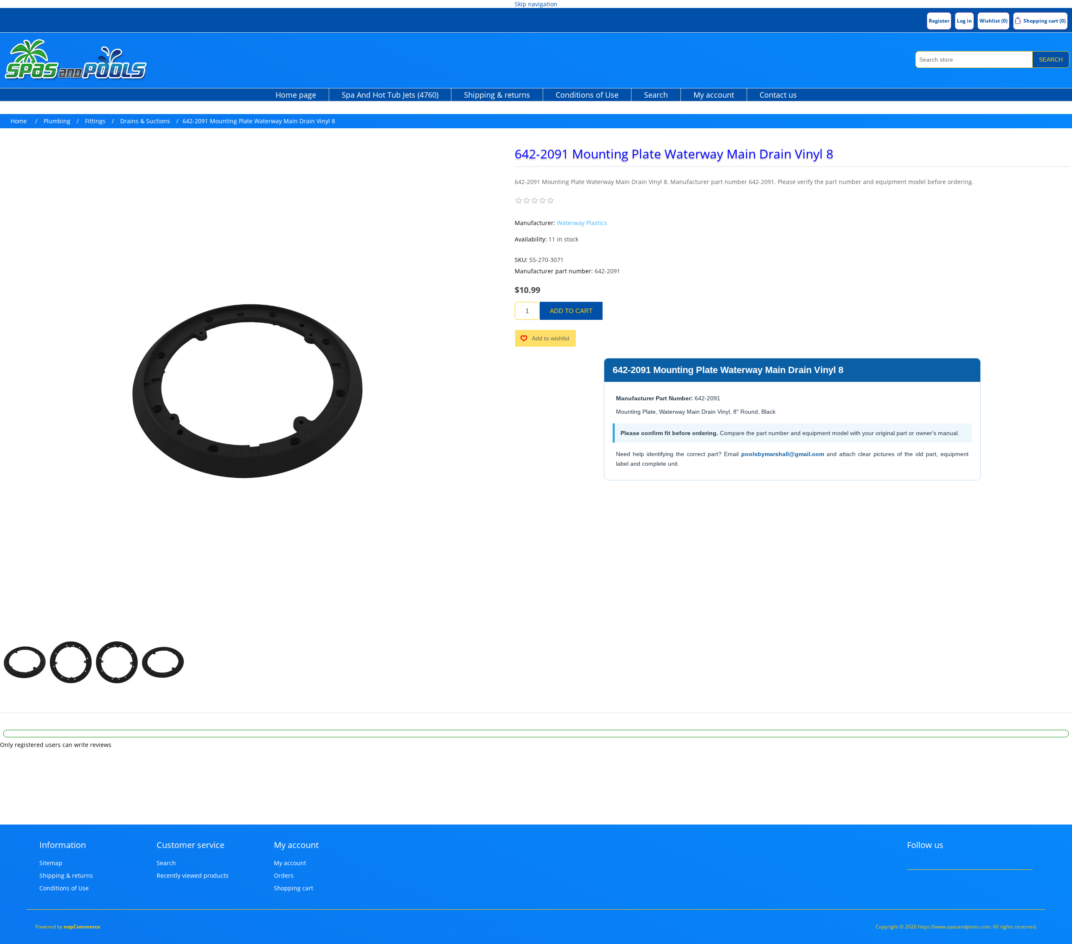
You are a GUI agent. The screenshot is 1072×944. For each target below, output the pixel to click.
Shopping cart (293, 888)
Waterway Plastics (582, 223)
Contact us (778, 95)
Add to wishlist (551, 338)
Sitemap (50, 863)
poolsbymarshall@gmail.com (782, 454)
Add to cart (571, 310)
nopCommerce (82, 926)
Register (939, 20)
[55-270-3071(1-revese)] (163, 662)
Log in (964, 20)
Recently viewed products (193, 875)
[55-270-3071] (25, 662)
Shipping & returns (497, 95)
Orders (284, 875)
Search (1051, 59)
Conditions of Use (587, 95)
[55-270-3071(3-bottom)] (71, 662)
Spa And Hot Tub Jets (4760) (390, 95)
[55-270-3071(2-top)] (117, 662)
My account (713, 95)
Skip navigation (536, 4)
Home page (296, 95)
